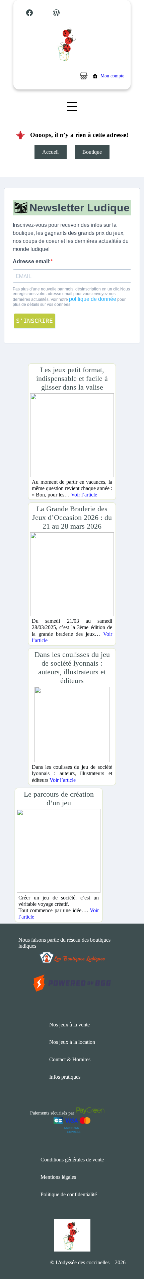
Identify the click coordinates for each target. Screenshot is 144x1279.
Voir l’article (84, 494)
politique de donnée (92, 299)
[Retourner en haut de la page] (125, 1254)
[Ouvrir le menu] (72, 106)
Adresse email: (32, 261)
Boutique (92, 152)
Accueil (50, 152)
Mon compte (112, 75)
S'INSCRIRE (34, 320)
